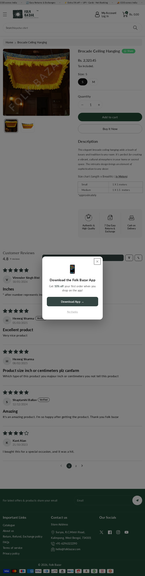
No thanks (72, 311)
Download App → (72, 301)
